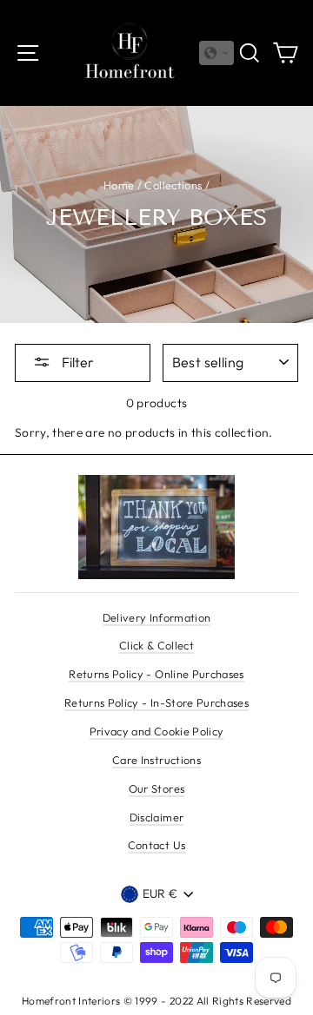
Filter (76, 362)
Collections (173, 185)
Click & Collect (156, 645)
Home (118, 185)
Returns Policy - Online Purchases (156, 674)
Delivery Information (157, 617)
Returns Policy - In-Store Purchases (156, 702)
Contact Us (156, 845)
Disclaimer (156, 817)
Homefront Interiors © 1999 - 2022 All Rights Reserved (156, 1000)
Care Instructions (156, 760)
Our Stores (156, 788)
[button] (216, 53)
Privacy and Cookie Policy (157, 731)
